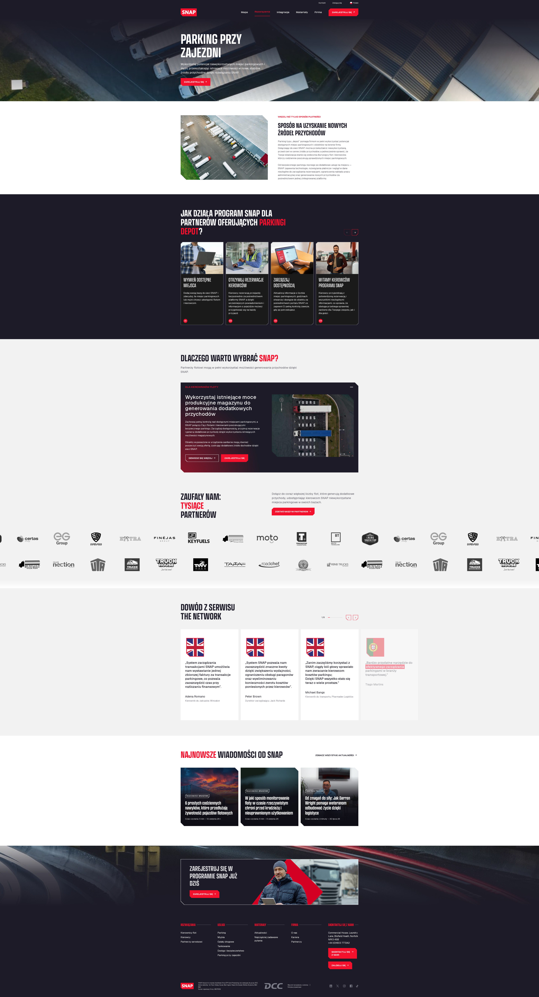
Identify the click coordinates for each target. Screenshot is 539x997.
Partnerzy (296, 941)
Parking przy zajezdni (229, 955)
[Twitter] (337, 986)
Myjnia (221, 937)
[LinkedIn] (331, 986)
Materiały (302, 12)
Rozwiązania (262, 11)
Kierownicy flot (188, 932)
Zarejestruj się (342, 12)
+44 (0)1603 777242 (339, 942)
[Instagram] (344, 986)
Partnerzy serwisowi (191, 941)
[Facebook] (351, 986)
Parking (222, 932)
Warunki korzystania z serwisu (298, 985)
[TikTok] (357, 986)
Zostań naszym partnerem (291, 511)
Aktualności (260, 932)
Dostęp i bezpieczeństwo (231, 950)
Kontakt (322, 3)
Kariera (295, 937)
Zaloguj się (337, 3)
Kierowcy (185, 937)
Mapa (244, 12)
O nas (294, 932)
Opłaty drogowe (226, 941)
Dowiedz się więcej (200, 458)
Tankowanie (224, 946)
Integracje (283, 12)
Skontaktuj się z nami (341, 953)
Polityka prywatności (294, 987)
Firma (318, 12)
